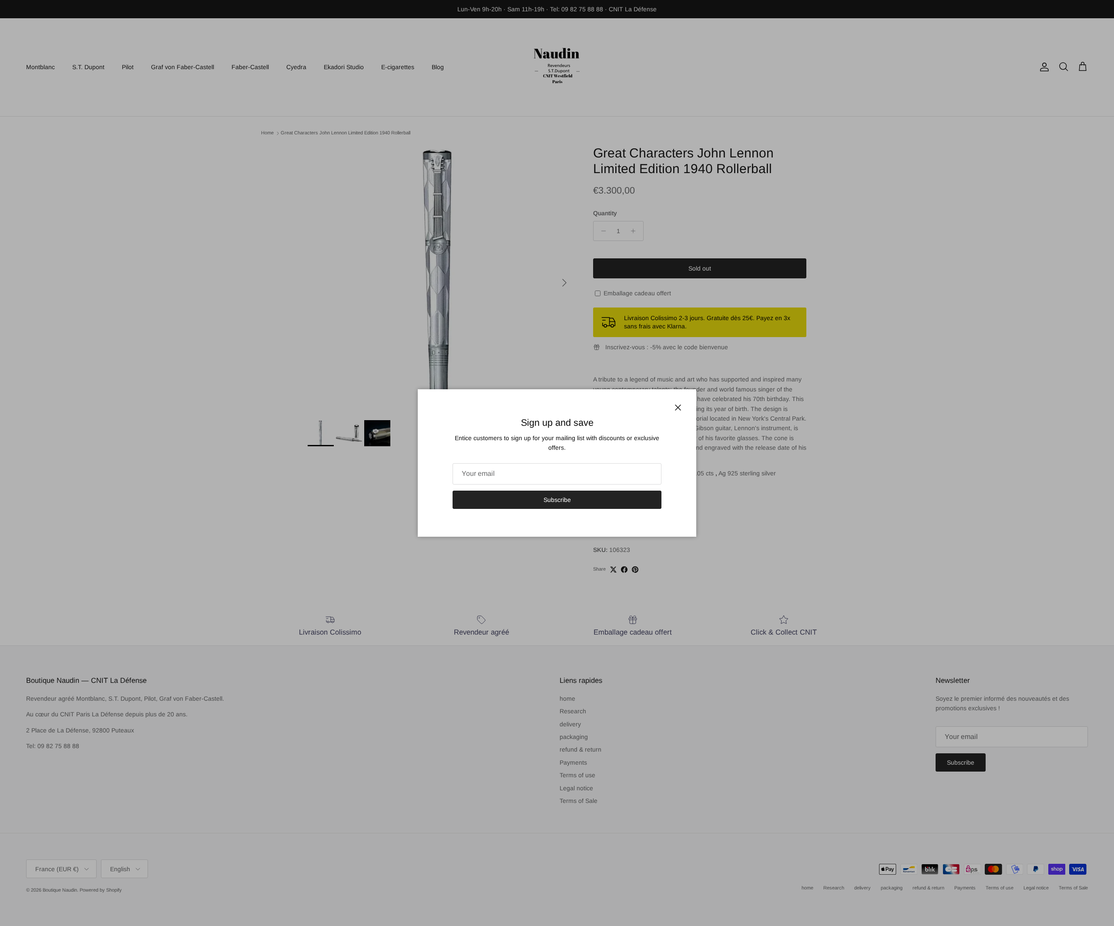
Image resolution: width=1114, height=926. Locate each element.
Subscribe (557, 499)
